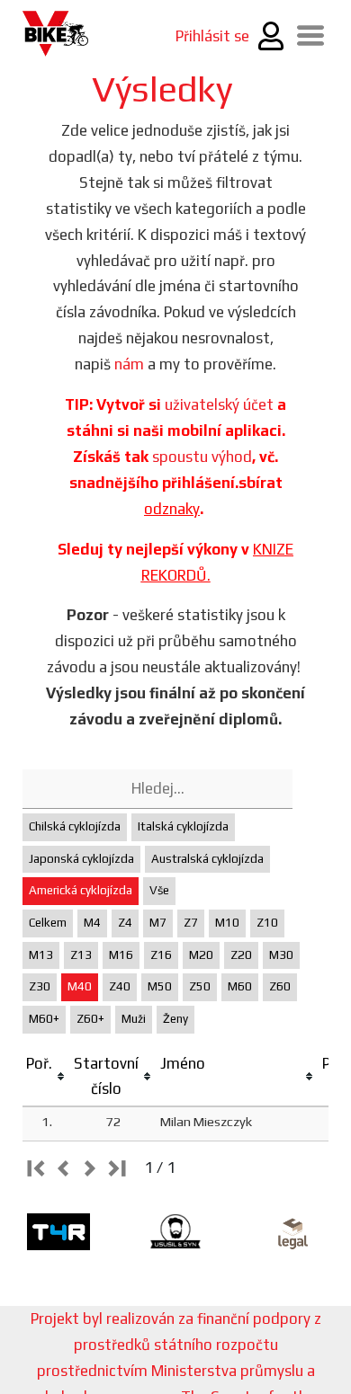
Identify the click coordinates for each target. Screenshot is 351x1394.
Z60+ (90, 1019)
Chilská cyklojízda (75, 826)
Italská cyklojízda (183, 826)
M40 (80, 986)
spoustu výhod (202, 457)
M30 (281, 955)
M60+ (44, 1019)
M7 (157, 922)
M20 (201, 955)
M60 (240, 986)
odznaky (172, 509)
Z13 (81, 955)
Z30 (39, 986)
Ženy (175, 1019)
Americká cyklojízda (80, 890)
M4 (92, 922)
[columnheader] (46, 1077)
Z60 (280, 986)
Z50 (200, 986)
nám (129, 364)
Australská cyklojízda (207, 859)
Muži (134, 1019)
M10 (227, 922)
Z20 (241, 955)
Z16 (161, 955)
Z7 (191, 922)
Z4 (125, 922)
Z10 (267, 922)
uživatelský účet (219, 404)
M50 (160, 986)
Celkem (48, 922)
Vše (159, 890)
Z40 (119, 986)
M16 (121, 955)
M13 (41, 955)
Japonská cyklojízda (81, 859)
